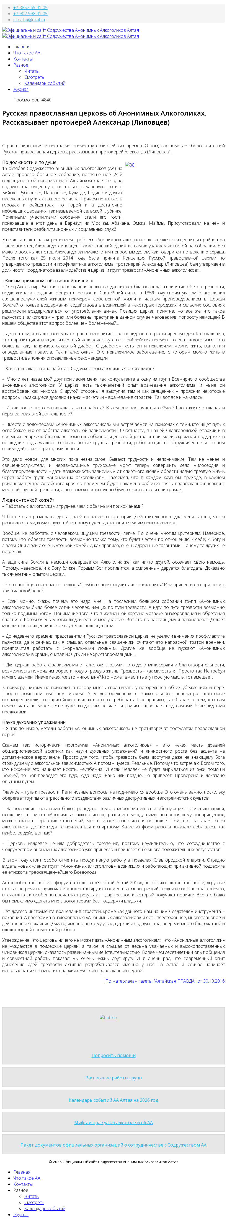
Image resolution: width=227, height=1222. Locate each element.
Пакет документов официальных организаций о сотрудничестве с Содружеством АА (113, 1145)
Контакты (23, 59)
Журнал (21, 89)
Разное (20, 65)
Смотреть (34, 77)
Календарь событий (44, 83)
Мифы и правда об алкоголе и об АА (113, 1122)
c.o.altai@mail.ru (29, 20)
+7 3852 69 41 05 (30, 7)
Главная (21, 47)
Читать (31, 71)
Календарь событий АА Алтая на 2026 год (113, 1100)
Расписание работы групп (114, 1078)
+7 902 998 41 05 (30, 14)
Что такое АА (26, 53)
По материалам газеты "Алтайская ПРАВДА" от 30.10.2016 (165, 981)
